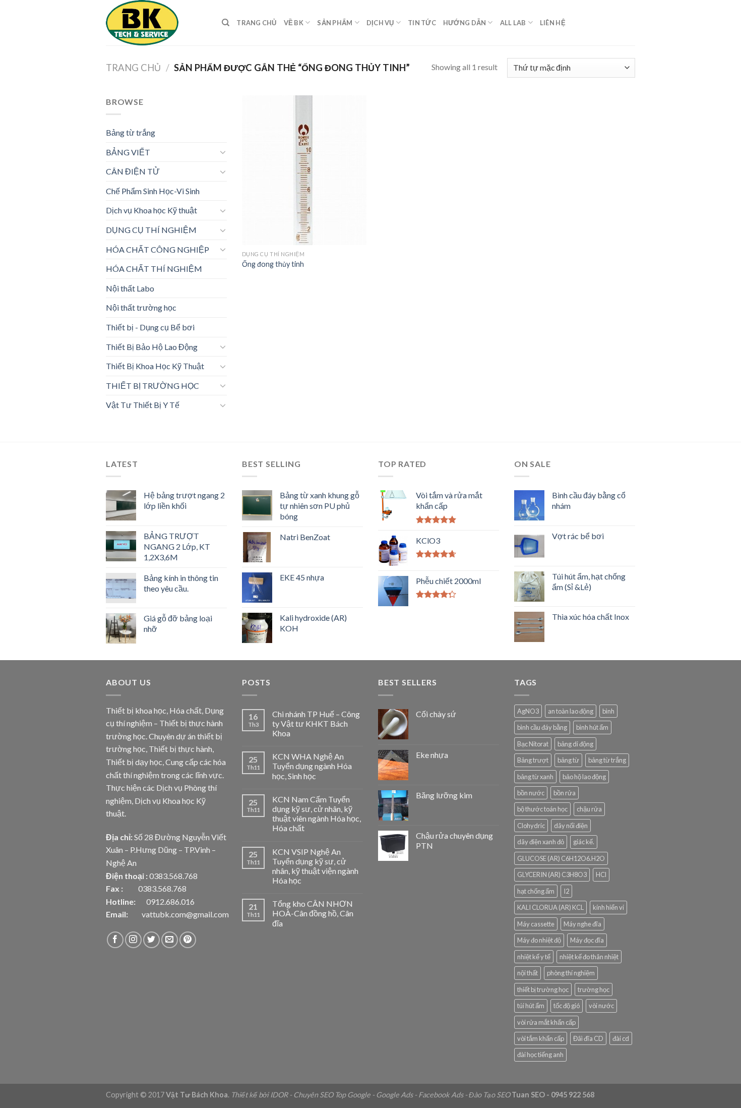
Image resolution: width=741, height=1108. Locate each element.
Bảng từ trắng (130, 132)
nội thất (527, 973)
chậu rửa (589, 809)
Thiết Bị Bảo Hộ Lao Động (152, 347)
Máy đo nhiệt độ (539, 940)
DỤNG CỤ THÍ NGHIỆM (151, 230)
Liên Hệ (553, 23)
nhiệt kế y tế (533, 957)
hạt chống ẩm (535, 891)
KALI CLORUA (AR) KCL (550, 907)
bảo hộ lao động (584, 777)
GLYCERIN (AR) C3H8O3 (552, 874)
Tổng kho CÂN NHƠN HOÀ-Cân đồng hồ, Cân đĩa (312, 913)
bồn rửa (564, 793)
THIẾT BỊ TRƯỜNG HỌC (152, 385)
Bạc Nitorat (532, 744)
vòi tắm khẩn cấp (540, 1038)
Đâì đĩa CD (588, 1038)
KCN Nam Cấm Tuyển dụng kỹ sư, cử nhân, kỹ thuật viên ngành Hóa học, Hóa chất (316, 813)
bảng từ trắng (607, 760)
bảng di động (575, 744)
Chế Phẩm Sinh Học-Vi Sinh (153, 191)
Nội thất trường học (141, 307)
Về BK (293, 23)
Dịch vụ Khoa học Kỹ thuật (151, 210)
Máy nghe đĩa (582, 924)
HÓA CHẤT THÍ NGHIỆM (154, 268)
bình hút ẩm (592, 727)
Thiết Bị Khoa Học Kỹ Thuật (155, 366)
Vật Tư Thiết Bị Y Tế (142, 405)
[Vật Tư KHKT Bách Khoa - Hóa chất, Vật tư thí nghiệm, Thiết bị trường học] (156, 22)
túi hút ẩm (530, 1006)
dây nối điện (571, 826)
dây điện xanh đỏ (540, 842)
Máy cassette (535, 924)
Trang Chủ (256, 23)
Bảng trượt (532, 760)
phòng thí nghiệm (571, 973)
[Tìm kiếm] (225, 22)
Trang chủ (133, 67)
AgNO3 (528, 711)
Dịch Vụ (380, 23)
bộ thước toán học (542, 809)
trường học (593, 989)
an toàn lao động (570, 711)
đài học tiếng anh (540, 1055)
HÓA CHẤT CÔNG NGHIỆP (157, 249)
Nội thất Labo (130, 288)
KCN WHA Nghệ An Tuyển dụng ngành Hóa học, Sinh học (312, 765)
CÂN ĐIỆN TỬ (133, 171)
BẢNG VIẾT (128, 152)
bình (608, 711)
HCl (601, 874)
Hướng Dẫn (464, 23)
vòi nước (601, 1006)
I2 (566, 891)
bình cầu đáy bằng (542, 727)
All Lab (513, 23)
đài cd (620, 1038)
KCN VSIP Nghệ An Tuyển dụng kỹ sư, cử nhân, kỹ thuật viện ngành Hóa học (315, 866)
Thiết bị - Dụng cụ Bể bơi (150, 327)
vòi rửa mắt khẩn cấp (546, 1022)
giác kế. (583, 842)
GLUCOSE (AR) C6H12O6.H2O (561, 858)
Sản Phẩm (334, 23)
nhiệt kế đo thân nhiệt (589, 957)
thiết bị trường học (543, 989)
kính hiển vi (608, 907)
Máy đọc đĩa (587, 940)
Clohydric (531, 826)
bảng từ (568, 760)
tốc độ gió (566, 1006)
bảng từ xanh (535, 777)
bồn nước (530, 793)
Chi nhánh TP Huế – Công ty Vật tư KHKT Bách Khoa (316, 723)
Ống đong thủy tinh (273, 264)
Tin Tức (422, 23)
